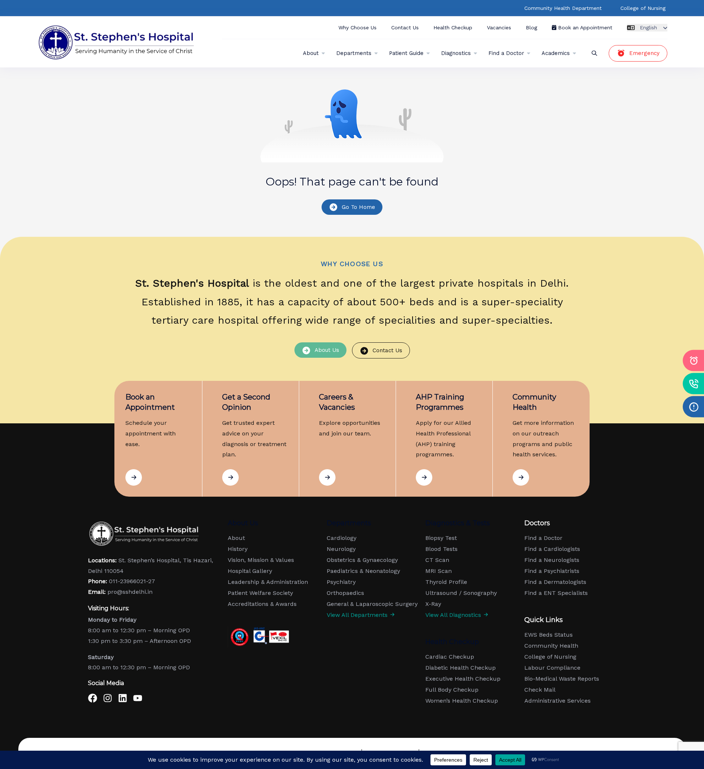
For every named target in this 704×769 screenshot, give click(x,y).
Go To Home (358, 207)
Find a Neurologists (551, 560)
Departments (353, 53)
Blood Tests (441, 549)
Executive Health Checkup (462, 679)
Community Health (551, 646)
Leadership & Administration (268, 582)
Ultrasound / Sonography (461, 593)
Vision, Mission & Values (261, 560)
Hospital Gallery (250, 571)
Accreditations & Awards (262, 604)
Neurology (341, 549)
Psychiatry (341, 582)
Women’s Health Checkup (461, 701)
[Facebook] (92, 698)
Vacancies (499, 27)
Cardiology (341, 538)
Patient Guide (406, 53)
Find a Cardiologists (552, 549)
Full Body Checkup (451, 690)
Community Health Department (563, 8)
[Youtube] (137, 698)
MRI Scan (438, 571)
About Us (327, 350)
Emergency (644, 53)
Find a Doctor (506, 53)
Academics (556, 53)
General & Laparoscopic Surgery (372, 604)
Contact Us (405, 27)
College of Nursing (643, 8)
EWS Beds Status (548, 635)
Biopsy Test (441, 538)
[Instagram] (107, 698)
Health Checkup (452, 27)
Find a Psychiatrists (551, 571)
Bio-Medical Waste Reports (561, 679)
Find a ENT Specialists (556, 593)
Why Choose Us (357, 27)
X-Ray (433, 604)
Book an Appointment (584, 27)
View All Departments (358, 615)
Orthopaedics (345, 593)
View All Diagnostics (454, 615)
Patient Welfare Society (260, 593)
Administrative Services (557, 701)
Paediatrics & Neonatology (363, 571)
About (311, 53)
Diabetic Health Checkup (460, 668)
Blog (531, 27)
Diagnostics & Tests (457, 523)
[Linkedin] (122, 698)
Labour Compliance (552, 668)
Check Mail (540, 690)
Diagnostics (456, 53)
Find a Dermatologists (555, 582)
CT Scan (437, 560)
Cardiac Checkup (449, 657)
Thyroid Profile (446, 582)
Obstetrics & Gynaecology (362, 560)
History (237, 549)
